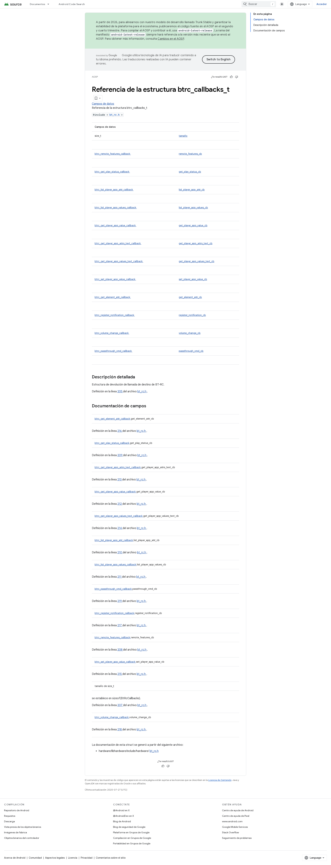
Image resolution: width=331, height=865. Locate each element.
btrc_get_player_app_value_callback (115, 225)
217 (119, 625)
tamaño (183, 135)
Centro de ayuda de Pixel (235, 815)
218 (119, 729)
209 (120, 455)
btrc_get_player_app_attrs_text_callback (118, 243)
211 (119, 577)
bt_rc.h (115, 114)
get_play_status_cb (190, 171)
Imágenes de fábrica (15, 832)
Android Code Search (72, 4)
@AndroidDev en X (123, 815)
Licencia (72, 857)
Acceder (322, 4)
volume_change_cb (189, 333)
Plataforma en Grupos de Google (131, 832)
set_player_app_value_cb (193, 279)
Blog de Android (122, 821)
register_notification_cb (192, 315)
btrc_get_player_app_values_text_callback (119, 261)
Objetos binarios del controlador (21, 837)
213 (119, 479)
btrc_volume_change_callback (112, 333)
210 (120, 552)
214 (120, 528)
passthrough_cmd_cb (191, 351)
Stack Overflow (230, 832)
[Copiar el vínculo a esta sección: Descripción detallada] (139, 377)
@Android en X (121, 810)
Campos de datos (103, 103)
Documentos (37, 4)
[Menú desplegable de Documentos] (49, 4)
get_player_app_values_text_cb (196, 261)
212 (119, 504)
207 (120, 705)
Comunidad (35, 857)
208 (120, 649)
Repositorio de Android (16, 810)
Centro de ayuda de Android (237, 810)
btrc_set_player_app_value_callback (115, 279)
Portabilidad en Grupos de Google (131, 843)
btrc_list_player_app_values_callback (116, 207)
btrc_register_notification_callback (115, 315)
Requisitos (9, 815)
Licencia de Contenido (219, 780)
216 (119, 431)
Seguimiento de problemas (237, 837)
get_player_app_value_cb (193, 225)
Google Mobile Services (235, 826)
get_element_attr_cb (190, 297)
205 (120, 391)
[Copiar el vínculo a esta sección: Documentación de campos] (150, 406)
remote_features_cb (190, 153)
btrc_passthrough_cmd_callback (113, 351)
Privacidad (86, 857)
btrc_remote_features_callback (113, 153)
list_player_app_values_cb (193, 207)
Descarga (9, 821)
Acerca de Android (14, 857)
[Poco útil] (236, 76)
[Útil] (231, 76)
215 (119, 674)
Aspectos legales (55, 857)
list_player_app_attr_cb (192, 189)
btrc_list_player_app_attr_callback (114, 189)
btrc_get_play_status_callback (112, 171)
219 (119, 601)
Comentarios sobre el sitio (111, 857)
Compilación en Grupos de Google (132, 837)
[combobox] (259, 4)
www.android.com (232, 821)
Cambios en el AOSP (171, 39)
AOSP (95, 76)
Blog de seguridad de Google (129, 826)
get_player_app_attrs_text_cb (195, 243)
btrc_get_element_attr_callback (113, 297)
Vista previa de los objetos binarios (22, 826)
